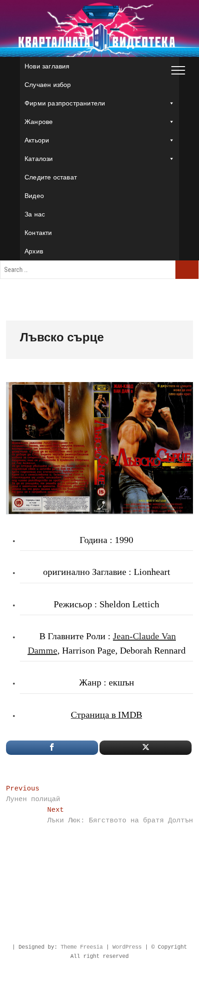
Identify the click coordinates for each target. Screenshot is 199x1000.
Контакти (38, 232)
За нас (35, 214)
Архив (34, 251)
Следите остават (51, 177)
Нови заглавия (47, 66)
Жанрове (39, 121)
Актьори (37, 140)
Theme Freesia (82, 947)
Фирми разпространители (65, 103)
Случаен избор (48, 84)
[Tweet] (146, 748)
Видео (34, 195)
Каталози (39, 158)
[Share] (52, 748)
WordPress (127, 947)
